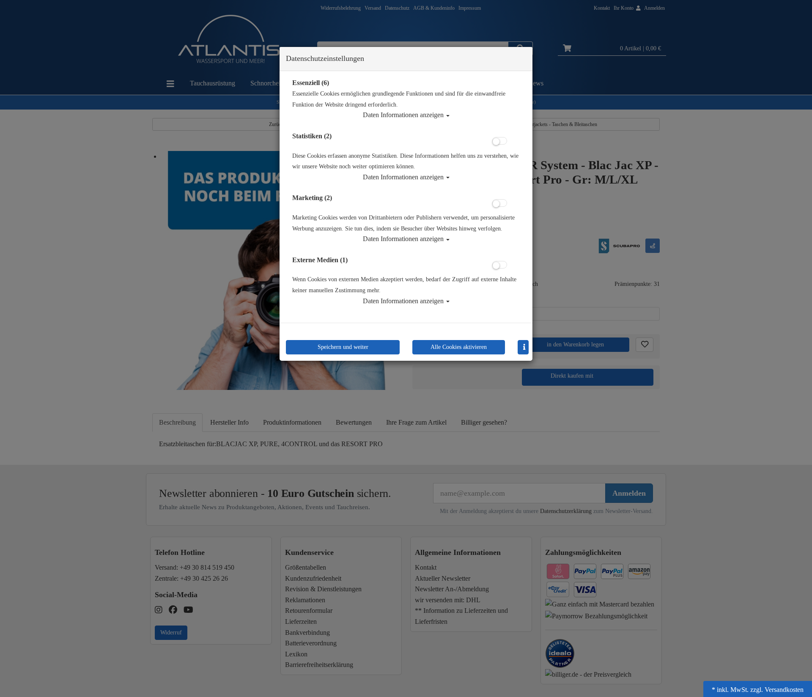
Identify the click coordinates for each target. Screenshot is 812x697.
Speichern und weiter (343, 347)
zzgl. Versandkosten (777, 689)
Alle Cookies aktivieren (459, 347)
